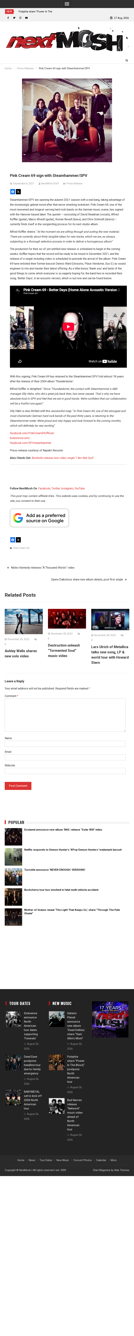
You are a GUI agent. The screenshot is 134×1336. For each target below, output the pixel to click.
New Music (63, 1160)
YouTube (80, 488)
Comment (11, 696)
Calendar (101, 1160)
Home (20, 1160)
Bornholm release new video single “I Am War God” (63, 458)
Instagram (67, 488)
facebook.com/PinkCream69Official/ (32, 433)
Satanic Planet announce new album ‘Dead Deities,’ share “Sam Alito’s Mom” (76, 1026)
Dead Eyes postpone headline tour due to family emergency (32, 1065)
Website (10, 765)
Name (8, 738)
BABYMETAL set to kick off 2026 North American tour (33, 1100)
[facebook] (8, 18)
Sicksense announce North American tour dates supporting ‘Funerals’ (31, 1026)
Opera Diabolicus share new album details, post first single (87, 579)
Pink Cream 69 (21, 548)
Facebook (44, 488)
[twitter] (14, 18)
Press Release (75, 183)
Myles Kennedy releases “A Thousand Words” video (43, 567)
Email (8, 751)
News (32, 1160)
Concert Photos (82, 1160)
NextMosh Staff (50, 183)
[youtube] (26, 18)
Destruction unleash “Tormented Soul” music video (64, 650)
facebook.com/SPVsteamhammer (30, 443)
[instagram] (20, 18)
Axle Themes (121, 1170)
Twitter (55, 488)
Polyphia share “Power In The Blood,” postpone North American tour (76, 1069)
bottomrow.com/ (20, 438)
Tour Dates (46, 1160)
